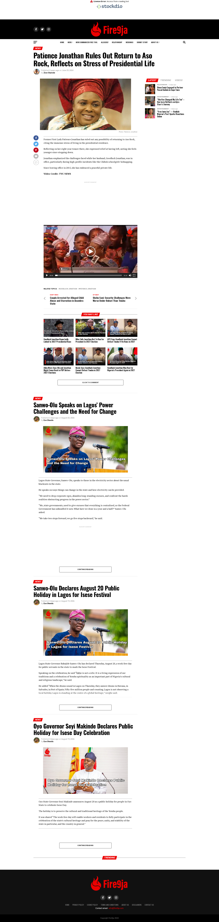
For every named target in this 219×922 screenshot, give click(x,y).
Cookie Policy (92, 904)
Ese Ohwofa (48, 420)
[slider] (88, 275)
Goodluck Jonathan (68, 289)
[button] (90, 251)
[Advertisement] (90, 201)
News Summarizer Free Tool (86, 42)
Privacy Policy (78, 904)
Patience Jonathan (87, 289)
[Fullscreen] (134, 275)
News (70, 42)
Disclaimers (137, 904)
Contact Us (149, 904)
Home (62, 42)
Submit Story (142, 42)
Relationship (117, 42)
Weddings (129, 42)
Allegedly (104, 42)
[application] (90, 251)
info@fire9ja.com (116, 908)
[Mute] (130, 275)
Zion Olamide (49, 73)
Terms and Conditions (109, 904)
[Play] (47, 275)
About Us (154, 42)
